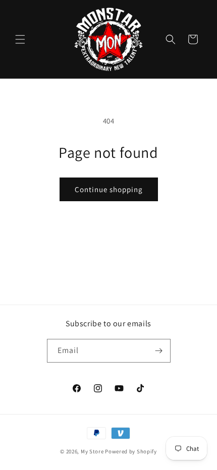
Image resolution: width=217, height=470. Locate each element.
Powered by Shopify (131, 451)
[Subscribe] (159, 351)
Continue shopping (109, 189)
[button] (20, 39)
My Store (92, 451)
